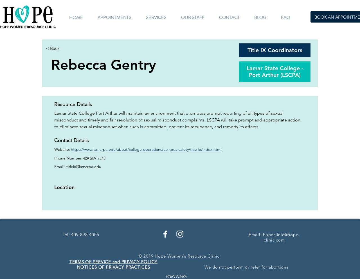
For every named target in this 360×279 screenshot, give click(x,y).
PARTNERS (176, 276)
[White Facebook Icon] (165, 234)
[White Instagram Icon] (179, 234)
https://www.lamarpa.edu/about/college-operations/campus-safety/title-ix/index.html (146, 149)
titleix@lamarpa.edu (83, 166)
